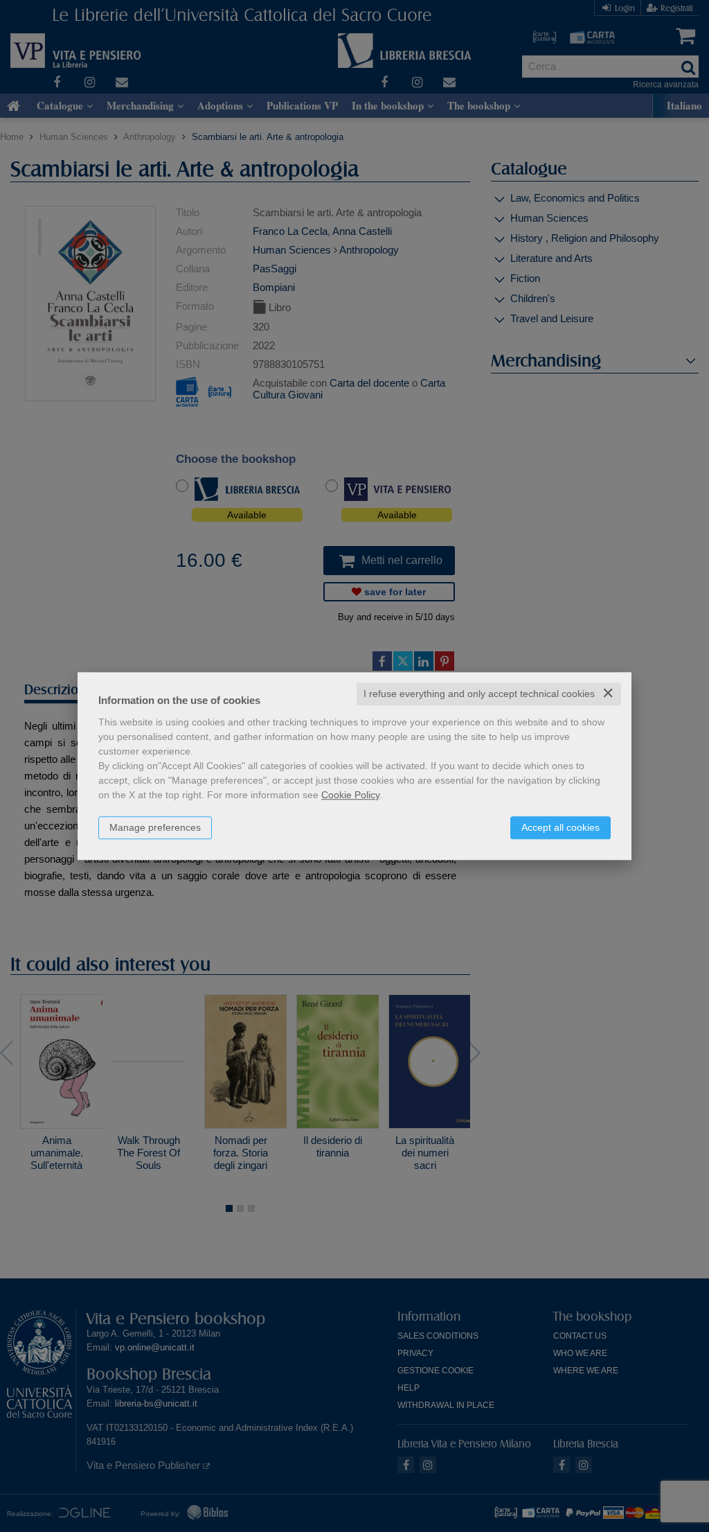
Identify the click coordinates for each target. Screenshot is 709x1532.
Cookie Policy (350, 794)
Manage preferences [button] (155, 827)
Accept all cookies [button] (560, 827)
